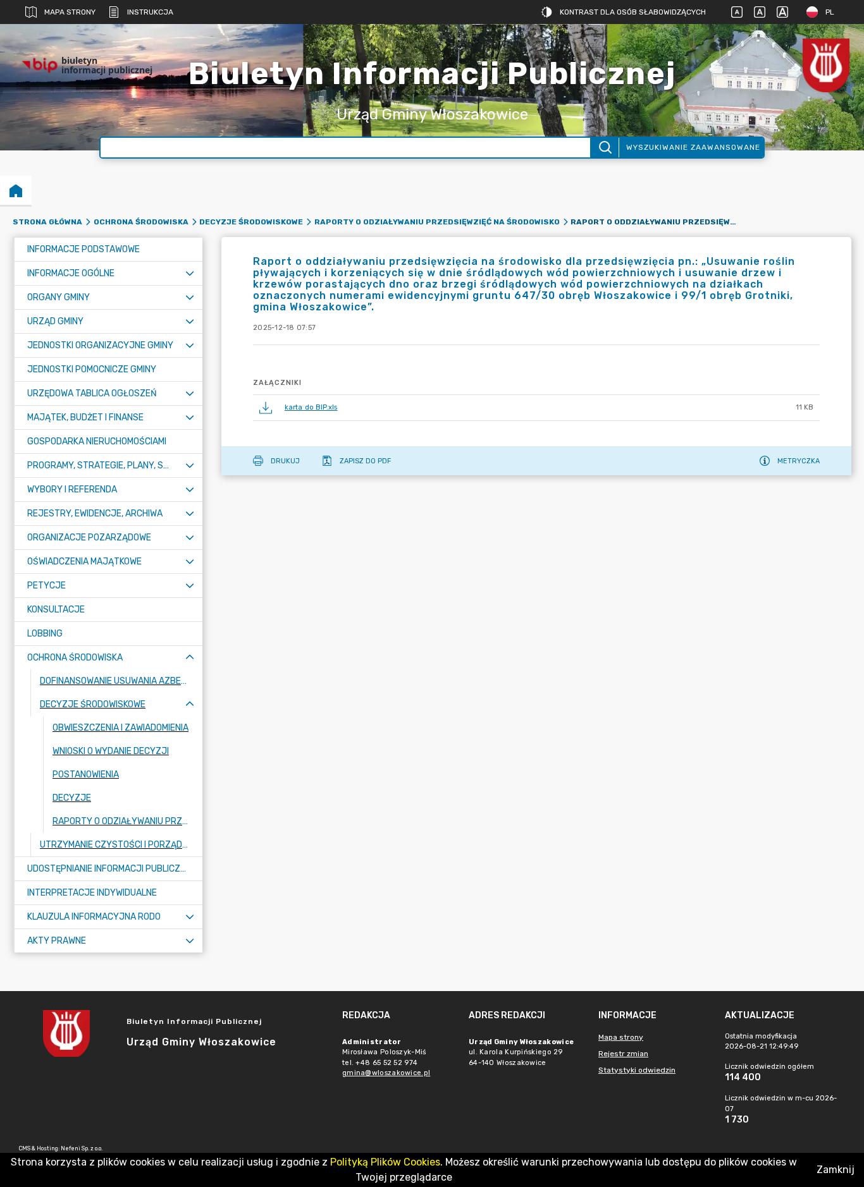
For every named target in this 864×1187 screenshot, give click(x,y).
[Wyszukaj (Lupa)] (604, 147)
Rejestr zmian (623, 1053)
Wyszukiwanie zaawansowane (693, 147)
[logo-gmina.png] (826, 65)
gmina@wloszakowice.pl (386, 1073)
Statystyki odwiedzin (637, 1070)
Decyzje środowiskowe (251, 221)
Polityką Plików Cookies (385, 1162)
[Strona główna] (16, 190)
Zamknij (836, 1170)
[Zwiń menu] (189, 657)
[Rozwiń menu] (189, 273)
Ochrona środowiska (141, 221)
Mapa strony (70, 12)
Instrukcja (150, 12)
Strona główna (47, 221)
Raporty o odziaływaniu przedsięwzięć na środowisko (437, 221)
